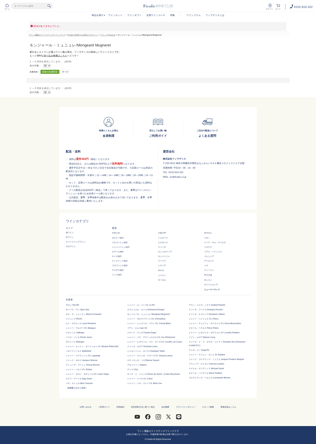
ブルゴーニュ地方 (120, 242)
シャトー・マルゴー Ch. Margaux (81, 328)
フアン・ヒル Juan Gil (137, 328)
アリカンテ (209, 261)
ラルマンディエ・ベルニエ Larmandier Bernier (209, 378)
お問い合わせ (86, 407)
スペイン (208, 233)
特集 (172, 15)
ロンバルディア (165, 252)
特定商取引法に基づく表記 (143, 407)
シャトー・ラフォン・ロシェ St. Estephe (207, 355)
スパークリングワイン (76, 242)
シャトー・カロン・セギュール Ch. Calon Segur (87, 374)
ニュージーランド (212, 289)
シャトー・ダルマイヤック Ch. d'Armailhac (146, 319)
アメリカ (208, 275)
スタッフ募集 (208, 407)
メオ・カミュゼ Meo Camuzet (79, 383)
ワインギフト (134, 15)
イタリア (162, 233)
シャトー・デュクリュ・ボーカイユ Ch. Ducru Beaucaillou (215, 323)
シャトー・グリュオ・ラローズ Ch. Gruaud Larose (149, 356)
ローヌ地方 (117, 256)
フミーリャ (209, 270)
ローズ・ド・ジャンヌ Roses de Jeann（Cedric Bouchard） (154, 374)
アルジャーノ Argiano (137, 365)
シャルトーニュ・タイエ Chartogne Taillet (146, 351)
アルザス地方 (118, 270)
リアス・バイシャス (213, 252)
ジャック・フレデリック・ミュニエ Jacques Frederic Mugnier (216, 359)
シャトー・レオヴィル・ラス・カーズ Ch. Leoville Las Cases (154, 342)
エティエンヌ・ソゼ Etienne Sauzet (143, 360)
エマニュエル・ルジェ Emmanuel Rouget (145, 309)
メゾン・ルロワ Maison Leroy (202, 337)
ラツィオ (162, 247)
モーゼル (162, 280)
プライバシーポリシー (186, 407)
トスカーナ (163, 238)
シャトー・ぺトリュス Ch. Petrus (203, 319)
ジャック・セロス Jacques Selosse (81, 360)
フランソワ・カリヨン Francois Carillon (206, 364)
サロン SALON (72, 305)
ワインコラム (193, 15)
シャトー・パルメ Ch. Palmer (79, 369)
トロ (206, 265)
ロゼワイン (71, 246)
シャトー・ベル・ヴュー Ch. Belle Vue (144, 383)
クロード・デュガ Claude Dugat (141, 332)
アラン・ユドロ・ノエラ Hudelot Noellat (207, 305)
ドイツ (161, 270)
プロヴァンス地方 (120, 265)
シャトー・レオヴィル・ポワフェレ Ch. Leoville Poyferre (214, 332)
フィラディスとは (215, 15)
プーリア (162, 261)
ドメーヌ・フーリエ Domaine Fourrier (206, 309)
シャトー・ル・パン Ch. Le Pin (141, 305)
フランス (116, 233)
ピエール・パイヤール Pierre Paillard (205, 373)
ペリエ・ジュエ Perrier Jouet (79, 337)
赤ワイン (70, 232)
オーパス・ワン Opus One (77, 309)
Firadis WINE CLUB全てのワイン (82, 35)
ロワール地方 (118, 252)
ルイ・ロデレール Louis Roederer (81, 323)
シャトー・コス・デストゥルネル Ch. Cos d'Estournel (151, 337)
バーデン (162, 275)
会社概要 (165, 407)
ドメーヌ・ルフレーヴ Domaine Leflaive (207, 314)
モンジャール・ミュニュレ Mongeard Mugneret (148, 314)
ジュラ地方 (117, 275)
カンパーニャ (164, 256)
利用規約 (120, 407)
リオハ (207, 238)
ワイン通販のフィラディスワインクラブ (47, 35)
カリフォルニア (211, 284)
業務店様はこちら (228, 407)
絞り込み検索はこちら (55, 55)
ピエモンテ (163, 242)
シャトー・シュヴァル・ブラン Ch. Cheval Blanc (149, 323)
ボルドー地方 (118, 238)
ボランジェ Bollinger (75, 342)
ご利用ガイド (104, 407)
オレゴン (208, 280)
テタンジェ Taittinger (75, 332)
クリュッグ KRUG (74, 319)
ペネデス (208, 247)
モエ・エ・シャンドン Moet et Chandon (84, 314)
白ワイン (70, 237)
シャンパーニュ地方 (121, 247)
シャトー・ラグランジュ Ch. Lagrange (83, 356)
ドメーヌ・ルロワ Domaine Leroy (142, 346)
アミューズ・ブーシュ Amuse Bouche (83, 365)
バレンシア (209, 256)
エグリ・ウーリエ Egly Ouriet (79, 379)
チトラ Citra (132, 369)
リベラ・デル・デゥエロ (215, 242)
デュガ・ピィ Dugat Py (199, 350)
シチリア (162, 265)
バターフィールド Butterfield (78, 351)
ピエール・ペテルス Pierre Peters (204, 328)
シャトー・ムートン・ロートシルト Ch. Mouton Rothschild (92, 346)
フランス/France (107, 35)
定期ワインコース (155, 15)
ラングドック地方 (120, 261)
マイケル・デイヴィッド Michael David (206, 368)
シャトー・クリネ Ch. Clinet (139, 379)
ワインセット (115, 15)
